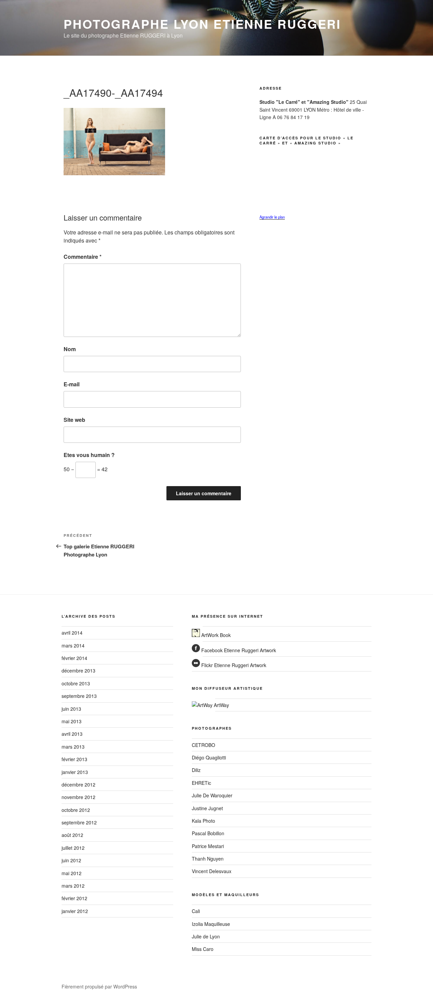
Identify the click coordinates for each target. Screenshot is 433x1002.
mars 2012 (73, 885)
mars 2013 (73, 746)
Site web (74, 420)
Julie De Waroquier (212, 795)
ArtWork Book (215, 635)
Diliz (196, 770)
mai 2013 (72, 721)
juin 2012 (71, 860)
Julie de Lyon (206, 936)
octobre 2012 (76, 809)
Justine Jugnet (207, 808)
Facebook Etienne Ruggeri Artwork (238, 650)
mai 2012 (72, 873)
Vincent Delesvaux (211, 871)
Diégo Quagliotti (209, 757)
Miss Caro (202, 949)
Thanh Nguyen (208, 858)
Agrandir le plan (272, 217)
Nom (70, 349)
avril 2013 (72, 733)
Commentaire (82, 256)
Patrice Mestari (208, 846)
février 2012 (74, 898)
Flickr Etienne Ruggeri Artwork (233, 665)
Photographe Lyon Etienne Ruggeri (202, 23)
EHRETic (201, 782)
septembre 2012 (79, 822)
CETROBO (203, 745)
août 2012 (72, 835)
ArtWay (220, 705)
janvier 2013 (75, 772)
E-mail (71, 384)
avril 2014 (72, 632)
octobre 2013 (76, 683)
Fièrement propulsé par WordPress (99, 986)
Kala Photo (203, 820)
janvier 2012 (75, 911)
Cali (196, 911)
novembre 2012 (78, 797)
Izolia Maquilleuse (211, 923)
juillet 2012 (73, 847)
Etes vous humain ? (89, 455)
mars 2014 (73, 645)
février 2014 (74, 658)
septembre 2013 (79, 695)
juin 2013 (71, 708)
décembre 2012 (78, 784)
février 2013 (74, 759)
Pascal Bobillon (208, 833)
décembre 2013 (78, 670)
